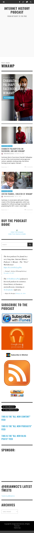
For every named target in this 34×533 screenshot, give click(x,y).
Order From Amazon (17, 232)
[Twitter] (27, 2)
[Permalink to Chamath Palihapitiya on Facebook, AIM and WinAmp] (17, 135)
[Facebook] (19, 2)
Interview (4, 146)
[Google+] (23, 2)
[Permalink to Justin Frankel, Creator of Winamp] (17, 180)
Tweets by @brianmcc (8, 496)
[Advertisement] (17, 37)
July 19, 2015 (18, 196)
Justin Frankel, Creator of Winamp (16, 193)
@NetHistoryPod (13, 278)
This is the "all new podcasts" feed (16, 427)
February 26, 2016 (21, 293)
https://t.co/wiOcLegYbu (13, 267)
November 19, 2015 (9, 273)
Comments (29, 209)
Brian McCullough (9, 153)
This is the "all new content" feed (15, 418)
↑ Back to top (17, 528)
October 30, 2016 (19, 153)
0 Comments (29, 167)
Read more (4, 167)
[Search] (3, 2)
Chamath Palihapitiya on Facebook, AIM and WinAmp (13, 150)
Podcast (10, 146)
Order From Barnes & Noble (17, 234)
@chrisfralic (8, 289)
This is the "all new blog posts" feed (13, 437)
